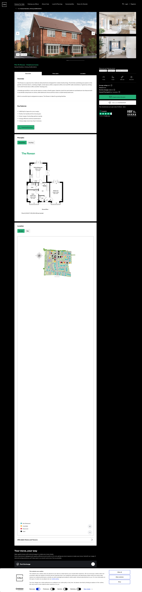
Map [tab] (28, 231)
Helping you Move (33, 4)
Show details (87, 589)
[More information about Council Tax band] (119, 92)
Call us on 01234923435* (119, 102)
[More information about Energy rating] (111, 85)
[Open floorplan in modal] (45, 182)
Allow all (119, 572)
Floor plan (56, 73)
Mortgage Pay (111, 70)
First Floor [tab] (31, 142)
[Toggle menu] (4, 301)
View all (24, 54)
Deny (119, 581)
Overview (28, 73)
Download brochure (27, 127)
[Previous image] (17, 33)
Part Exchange (103, 70)
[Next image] (93, 33)
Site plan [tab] (21, 231)
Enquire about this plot (118, 97)
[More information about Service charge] (114, 90)
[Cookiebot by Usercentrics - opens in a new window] (19, 589)
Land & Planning (57, 4)
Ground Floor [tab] (22, 142)
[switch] (52, 589)
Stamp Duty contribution (121, 70)
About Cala (45, 4)
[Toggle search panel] (4, 292)
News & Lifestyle (82, 4)
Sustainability (69, 4)
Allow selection (120, 577)
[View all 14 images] (55, 35)
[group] (55, 35)
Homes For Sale (19, 4)
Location (83, 73)
